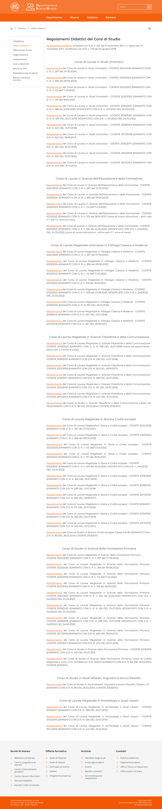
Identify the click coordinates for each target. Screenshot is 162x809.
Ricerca (74, 17)
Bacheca (111, 17)
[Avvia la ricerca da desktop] (149, 6)
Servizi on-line (20, 68)
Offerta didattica (21, 45)
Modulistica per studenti (25, 73)
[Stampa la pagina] (149, 28)
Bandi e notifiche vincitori (21, 79)
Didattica (92, 17)
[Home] (11, 28)
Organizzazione (20, 55)
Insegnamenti (20, 59)
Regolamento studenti (59, 45)
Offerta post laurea (22, 50)
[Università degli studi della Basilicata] (15, 7)
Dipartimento (54, 17)
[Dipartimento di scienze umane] (42, 7)
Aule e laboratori (21, 64)
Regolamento (54, 68)
